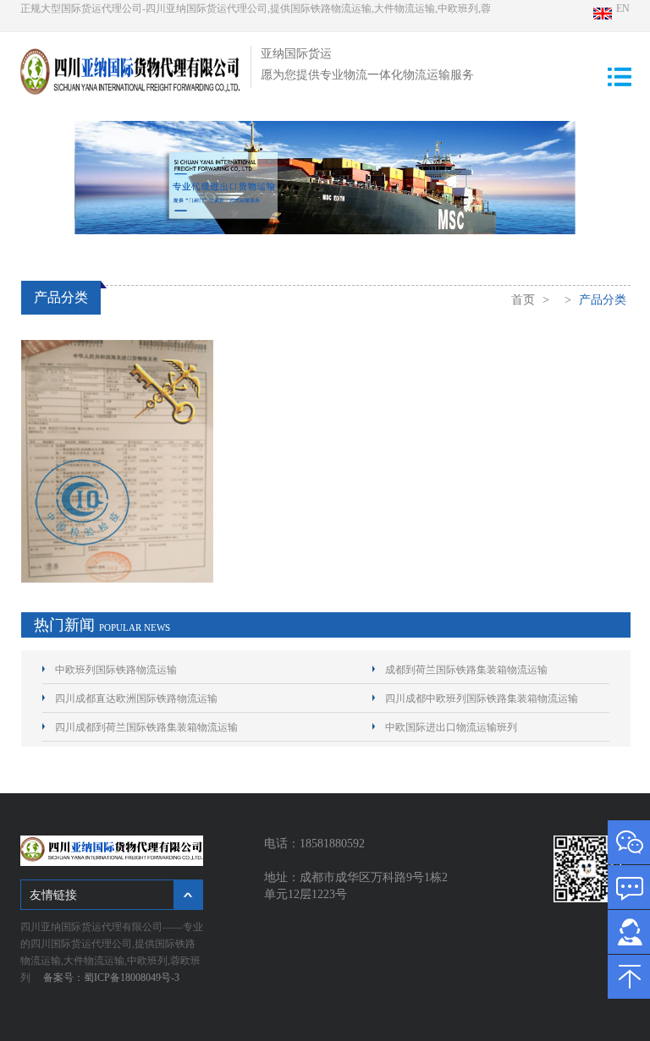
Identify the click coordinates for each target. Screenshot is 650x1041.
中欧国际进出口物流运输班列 (451, 727)
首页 (523, 299)
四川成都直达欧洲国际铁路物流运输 (136, 698)
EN (623, 8)
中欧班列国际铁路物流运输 (116, 670)
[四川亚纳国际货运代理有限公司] (130, 100)
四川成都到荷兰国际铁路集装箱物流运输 (146, 727)
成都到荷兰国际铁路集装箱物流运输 (466, 670)
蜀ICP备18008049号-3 (131, 977)
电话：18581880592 (318, 843)
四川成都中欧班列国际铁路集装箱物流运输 (481, 698)
